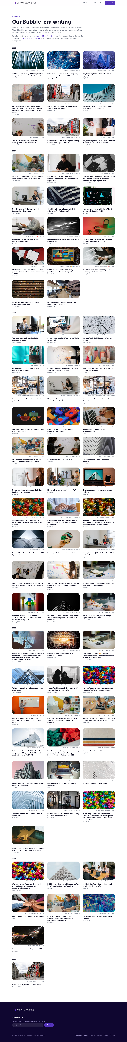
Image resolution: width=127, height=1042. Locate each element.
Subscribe (49, 1025)
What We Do (87, 3)
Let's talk (110, 3)
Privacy (112, 1035)
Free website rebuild (81, 1035)
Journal (92, 1035)
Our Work (77, 3)
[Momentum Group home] (24, 3)
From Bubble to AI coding (44, 36)
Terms (106, 1035)
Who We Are (98, 3)
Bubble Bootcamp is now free (29, 38)
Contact (99, 1035)
